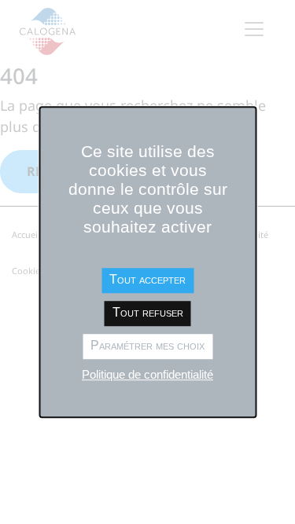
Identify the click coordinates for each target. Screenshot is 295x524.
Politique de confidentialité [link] (147, 374)
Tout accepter (147, 279)
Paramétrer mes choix (147, 345)
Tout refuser (147, 312)
